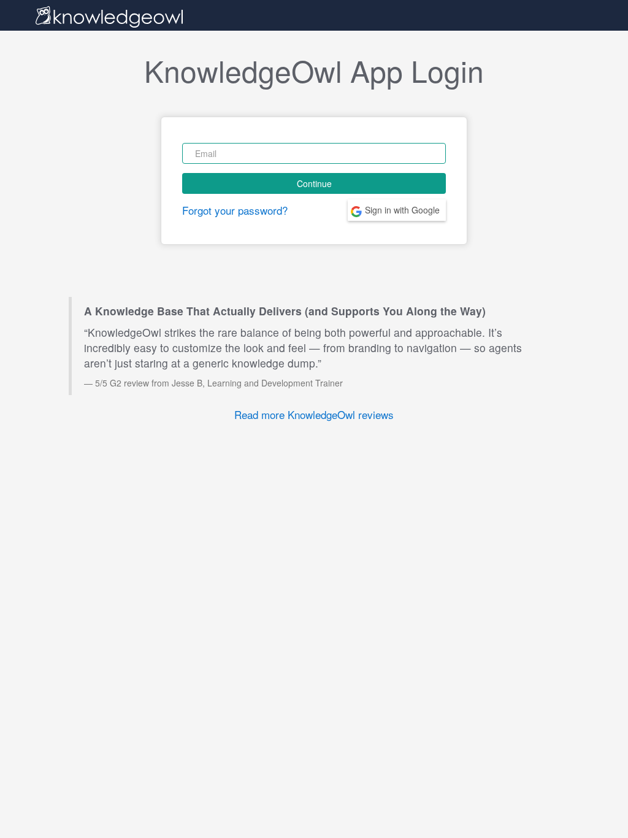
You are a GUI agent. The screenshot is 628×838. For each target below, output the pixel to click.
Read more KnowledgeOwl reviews (314, 414)
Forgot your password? (235, 210)
